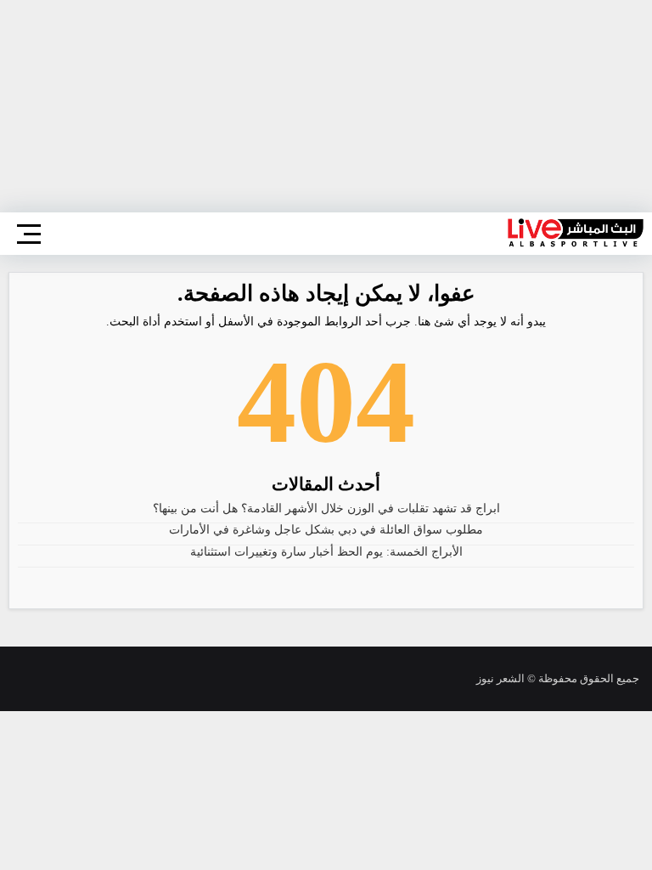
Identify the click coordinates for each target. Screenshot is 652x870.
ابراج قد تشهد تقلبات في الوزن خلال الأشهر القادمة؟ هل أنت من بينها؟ (326, 508)
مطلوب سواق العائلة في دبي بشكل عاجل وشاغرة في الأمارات (326, 529)
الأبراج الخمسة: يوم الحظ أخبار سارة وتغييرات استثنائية (326, 551)
